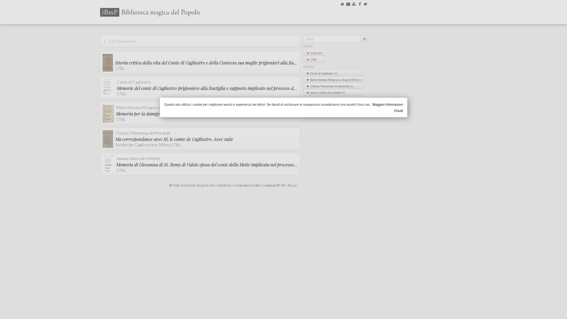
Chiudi (398, 110)
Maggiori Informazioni (388, 104)
